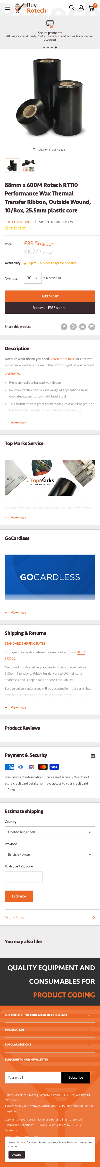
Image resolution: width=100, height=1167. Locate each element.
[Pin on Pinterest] (73, 326)
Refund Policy (14, 917)
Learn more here (63, 359)
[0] (91, 8)
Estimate (19, 896)
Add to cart (50, 296)
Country (10, 822)
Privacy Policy (47, 1125)
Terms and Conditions (20, 1125)
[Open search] (72, 7)
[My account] (81, 7)
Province (11, 844)
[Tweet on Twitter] (82, 326)
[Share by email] (91, 326)
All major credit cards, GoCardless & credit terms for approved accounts (50, 38)
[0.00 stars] (15, 228)
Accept (16, 1155)
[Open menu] (7, 8)
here (23, 1142)
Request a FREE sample (50, 307)
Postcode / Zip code (19, 866)
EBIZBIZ (77, 1125)
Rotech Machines (18, 222)
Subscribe (76, 1077)
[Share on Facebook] (64, 326)
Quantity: (11, 278)
